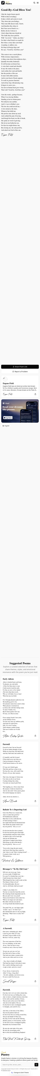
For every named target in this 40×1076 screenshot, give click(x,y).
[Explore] (36, 1064)
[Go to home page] (6, 3)
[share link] (35, 394)
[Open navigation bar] (36, 3)
